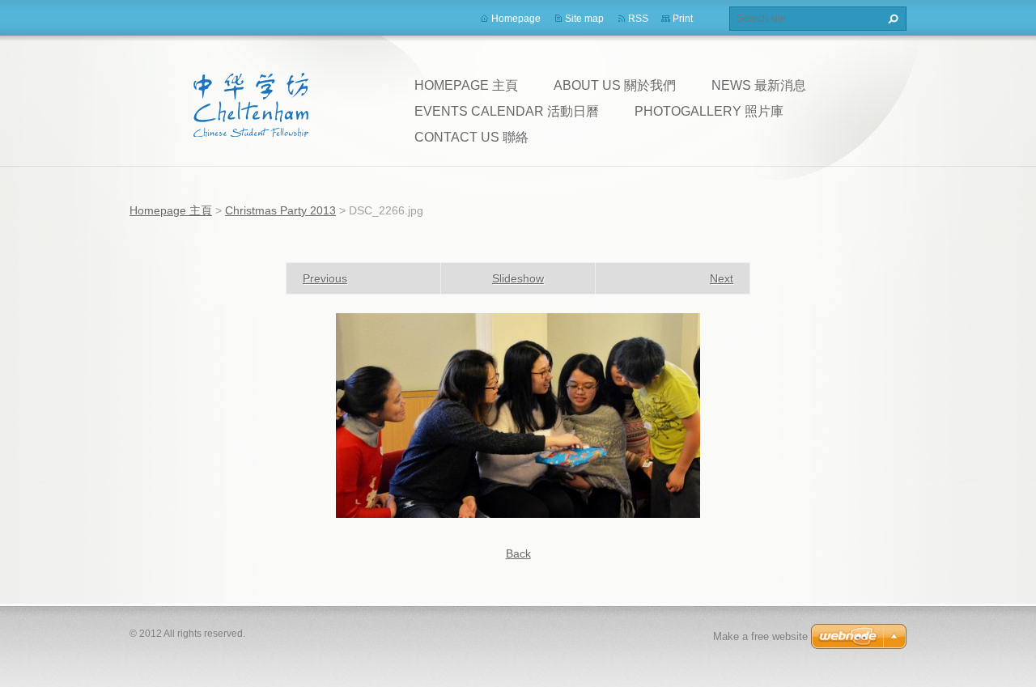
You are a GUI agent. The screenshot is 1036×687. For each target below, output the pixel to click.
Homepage (516, 18)
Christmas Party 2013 (280, 210)
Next (721, 278)
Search (891, 18)
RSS (638, 18)
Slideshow (518, 278)
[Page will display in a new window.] (518, 414)
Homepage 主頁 (466, 85)
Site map (584, 18)
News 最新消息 (758, 85)
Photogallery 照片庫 (709, 111)
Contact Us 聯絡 (471, 137)
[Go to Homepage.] (251, 104)
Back (518, 553)
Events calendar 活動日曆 (506, 111)
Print (683, 18)
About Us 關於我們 (615, 85)
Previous (325, 278)
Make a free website (760, 636)
